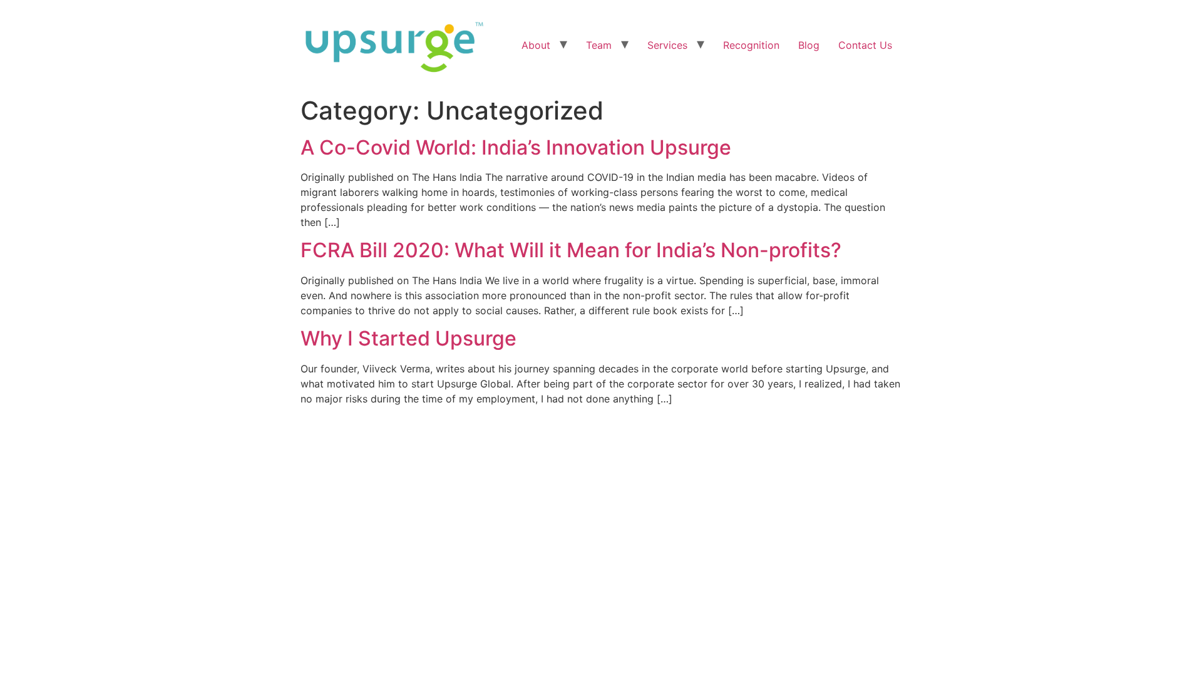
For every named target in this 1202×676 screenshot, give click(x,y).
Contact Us (865, 45)
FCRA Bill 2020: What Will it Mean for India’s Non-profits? (570, 250)
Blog (808, 45)
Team (599, 45)
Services (667, 45)
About (535, 45)
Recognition (751, 45)
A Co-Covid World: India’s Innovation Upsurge (515, 147)
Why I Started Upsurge (408, 338)
